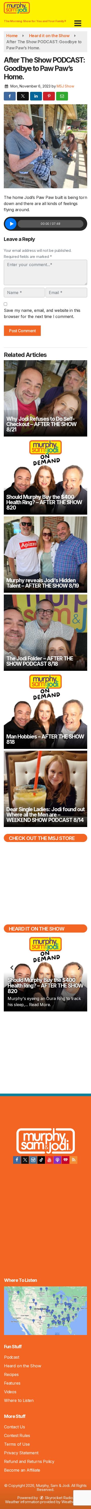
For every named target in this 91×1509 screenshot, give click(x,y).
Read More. (40, 1004)
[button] (77, 21)
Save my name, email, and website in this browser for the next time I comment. (42, 313)
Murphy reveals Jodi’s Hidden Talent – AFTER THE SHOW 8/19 (42, 583)
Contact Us (14, 1426)
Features (12, 1383)
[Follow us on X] (25, 1160)
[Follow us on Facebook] (17, 1160)
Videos (10, 1391)
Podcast (11, 1357)
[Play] (10, 223)
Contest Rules (17, 1435)
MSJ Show (65, 86)
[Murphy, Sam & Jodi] (45, 1141)
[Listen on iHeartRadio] (65, 1160)
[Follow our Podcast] (57, 1160)
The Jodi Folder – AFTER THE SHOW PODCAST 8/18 (39, 661)
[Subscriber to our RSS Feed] (73, 1160)
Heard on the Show (22, 1365)
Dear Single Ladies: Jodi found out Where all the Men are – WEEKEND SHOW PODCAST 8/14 (45, 814)
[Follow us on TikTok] (41, 1160)
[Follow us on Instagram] (33, 1160)
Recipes (11, 1374)
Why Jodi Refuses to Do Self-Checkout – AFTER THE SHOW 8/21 (41, 424)
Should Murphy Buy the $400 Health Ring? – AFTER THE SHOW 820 (44, 502)
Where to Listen (19, 1400)
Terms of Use (17, 1444)
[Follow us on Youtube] (49, 1160)
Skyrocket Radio (58, 1497)
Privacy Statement (21, 1452)
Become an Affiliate (22, 1470)
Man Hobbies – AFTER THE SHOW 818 (45, 739)
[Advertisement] (45, 1052)
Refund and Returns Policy (29, 1461)
